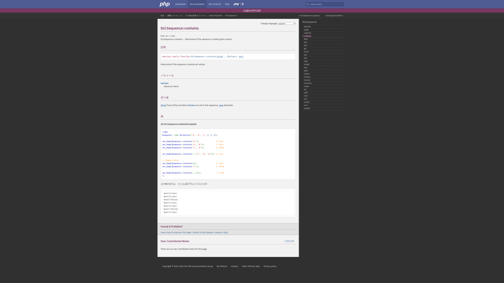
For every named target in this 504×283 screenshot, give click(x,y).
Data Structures (215, 16)
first (305, 45)
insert (306, 52)
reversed (307, 83)
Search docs (316, 4)
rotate (306, 86)
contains (307, 36)
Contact (234, 266)
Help (227, 4)
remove (307, 77)
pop (305, 67)
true (221, 105)
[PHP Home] (165, 4)
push (306, 71)
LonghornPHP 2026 (252, 10)
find (305, 42)
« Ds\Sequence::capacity (309, 16)
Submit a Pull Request (203, 232)
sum (306, 105)
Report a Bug (221, 232)
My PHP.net (222, 266)
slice (306, 96)
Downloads (180, 4)
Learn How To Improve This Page (176, 232)
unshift (307, 108)
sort (305, 99)
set (305, 89)
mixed (220, 56)
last (305, 58)
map (306, 61)
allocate (307, 27)
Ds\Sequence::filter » (334, 16)
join (305, 55)
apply (306, 30)
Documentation (197, 4)
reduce (307, 74)
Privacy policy (270, 266)
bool (241, 56)
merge (306, 64)
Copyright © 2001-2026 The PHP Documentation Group (187, 266)
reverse (307, 80)
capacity (307, 33)
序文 (162, 16)
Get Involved (215, 4)
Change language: (269, 23)
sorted (306, 102)
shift (306, 93)
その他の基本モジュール (196, 16)
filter (306, 39)
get (305, 49)
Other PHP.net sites (251, 266)
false (163, 105)
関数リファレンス (175, 16)
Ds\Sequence (231, 16)
